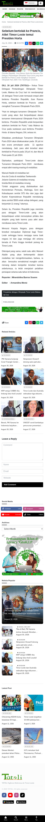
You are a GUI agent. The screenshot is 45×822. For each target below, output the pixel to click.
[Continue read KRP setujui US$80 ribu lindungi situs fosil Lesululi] (11, 377)
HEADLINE (7, 27)
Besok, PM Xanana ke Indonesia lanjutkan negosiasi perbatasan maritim (10, 424)
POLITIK (20, 9)
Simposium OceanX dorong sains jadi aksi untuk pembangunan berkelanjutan (31, 360)
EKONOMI (7, 355)
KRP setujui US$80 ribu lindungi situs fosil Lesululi (11, 392)
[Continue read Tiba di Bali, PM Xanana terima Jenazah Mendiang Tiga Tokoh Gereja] (7, 631)
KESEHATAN (30, 419)
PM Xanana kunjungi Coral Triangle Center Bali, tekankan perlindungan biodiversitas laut (9, 360)
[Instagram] (30, 43)
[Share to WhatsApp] (37, 43)
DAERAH (12, 9)
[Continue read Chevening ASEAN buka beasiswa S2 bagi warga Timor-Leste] (11, 703)
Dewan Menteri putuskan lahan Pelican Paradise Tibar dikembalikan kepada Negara (11, 752)
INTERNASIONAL (9, 419)
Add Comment (10, 485)
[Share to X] (34, 43)
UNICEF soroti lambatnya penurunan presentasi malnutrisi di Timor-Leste (33, 424)
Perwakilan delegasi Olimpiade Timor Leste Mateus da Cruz (21, 293)
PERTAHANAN (30, 9)
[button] (5, 818)
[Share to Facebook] (26, 43)
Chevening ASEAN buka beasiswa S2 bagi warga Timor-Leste (11, 718)
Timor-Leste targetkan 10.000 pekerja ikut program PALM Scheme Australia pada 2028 (33, 718)
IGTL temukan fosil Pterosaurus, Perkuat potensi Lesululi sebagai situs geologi (33, 752)
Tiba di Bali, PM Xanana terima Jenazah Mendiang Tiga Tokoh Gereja (26, 631)
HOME (4, 9)
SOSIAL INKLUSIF (24, 627)
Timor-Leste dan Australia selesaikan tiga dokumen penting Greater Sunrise (33, 392)
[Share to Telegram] (41, 43)
